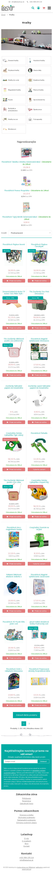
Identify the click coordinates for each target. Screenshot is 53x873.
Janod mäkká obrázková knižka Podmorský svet (39, 623)
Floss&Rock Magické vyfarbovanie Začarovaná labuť (39, 577)
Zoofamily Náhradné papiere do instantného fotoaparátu (14, 388)
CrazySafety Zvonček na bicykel (39, 528)
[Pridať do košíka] (13, 281)
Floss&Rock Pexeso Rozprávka (16, 190)
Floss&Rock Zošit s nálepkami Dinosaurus (14, 670)
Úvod (3, 15)
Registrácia (26, 801)
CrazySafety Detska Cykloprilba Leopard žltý (39, 481)
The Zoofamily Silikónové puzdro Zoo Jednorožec (14, 340)
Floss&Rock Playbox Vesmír (14, 244)
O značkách (26, 841)
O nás (26, 838)
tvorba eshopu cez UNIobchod (26, 867)
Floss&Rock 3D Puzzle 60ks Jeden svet (14, 623)
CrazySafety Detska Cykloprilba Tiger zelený (13, 434)
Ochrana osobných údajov (26, 823)
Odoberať (43, 761)
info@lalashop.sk (18, 2)
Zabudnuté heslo (26, 803)
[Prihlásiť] (38, 8)
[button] (33, 8)
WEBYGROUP (26, 869)
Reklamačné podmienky (26, 820)
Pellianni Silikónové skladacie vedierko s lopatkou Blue (14, 577)
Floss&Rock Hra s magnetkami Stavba (14, 528)
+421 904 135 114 (35, 2)
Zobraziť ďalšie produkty (26, 715)
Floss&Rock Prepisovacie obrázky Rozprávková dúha (39, 670)
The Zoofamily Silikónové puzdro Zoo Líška (14, 481)
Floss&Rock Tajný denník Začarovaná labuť (19, 217)
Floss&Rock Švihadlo (39, 433)
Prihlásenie (26, 798)
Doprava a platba (26, 815)
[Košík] (44, 8)
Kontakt (27, 846)
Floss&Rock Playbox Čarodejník (39, 245)
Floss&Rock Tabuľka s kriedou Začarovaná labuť (21, 162)
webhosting (39, 867)
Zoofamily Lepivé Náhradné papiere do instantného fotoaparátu (39, 388)
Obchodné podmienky (26, 817)
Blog (26, 843)
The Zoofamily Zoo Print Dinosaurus (39, 293)
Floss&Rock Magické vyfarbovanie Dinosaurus (39, 340)
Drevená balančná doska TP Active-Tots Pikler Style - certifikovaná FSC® (14, 294)
